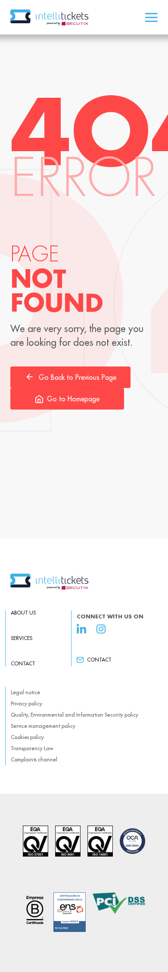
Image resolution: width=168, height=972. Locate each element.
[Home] (84, 582)
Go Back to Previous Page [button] (77, 377)
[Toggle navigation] (151, 17)
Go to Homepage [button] (73, 398)
